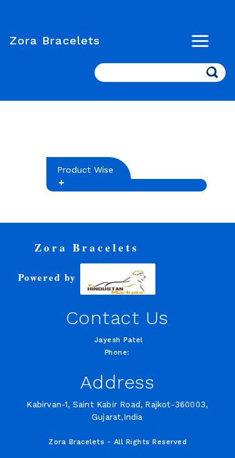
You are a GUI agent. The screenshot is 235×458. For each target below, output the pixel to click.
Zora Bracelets (54, 40)
